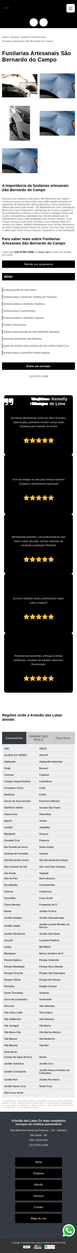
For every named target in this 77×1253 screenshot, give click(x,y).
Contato (38, 1207)
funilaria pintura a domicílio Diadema (24, 304)
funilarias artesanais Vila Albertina (22, 338)
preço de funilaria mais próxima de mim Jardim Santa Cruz (36, 345)
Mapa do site (38, 1218)
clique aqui (44, 252)
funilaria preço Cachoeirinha (19, 311)
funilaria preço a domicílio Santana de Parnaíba (30, 297)
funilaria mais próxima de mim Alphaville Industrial (31, 331)
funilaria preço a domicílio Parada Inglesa (26, 352)
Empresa (38, 1173)
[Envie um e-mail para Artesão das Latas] (43, 22)
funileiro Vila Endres (14, 324)
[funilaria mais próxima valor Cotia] (20, 160)
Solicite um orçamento (38, 264)
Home (38, 1162)
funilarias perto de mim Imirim (19, 290)
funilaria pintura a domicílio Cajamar (23, 317)
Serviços (38, 1195)
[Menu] (70, 8)
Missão (38, 1184)
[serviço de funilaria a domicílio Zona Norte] (57, 123)
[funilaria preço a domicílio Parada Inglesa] (57, 86)
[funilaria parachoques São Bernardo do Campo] (20, 86)
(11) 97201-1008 (24, 252)
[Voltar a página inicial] (6, 8)
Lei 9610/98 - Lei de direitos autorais (21, 1107)
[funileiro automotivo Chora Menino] (20, 123)
